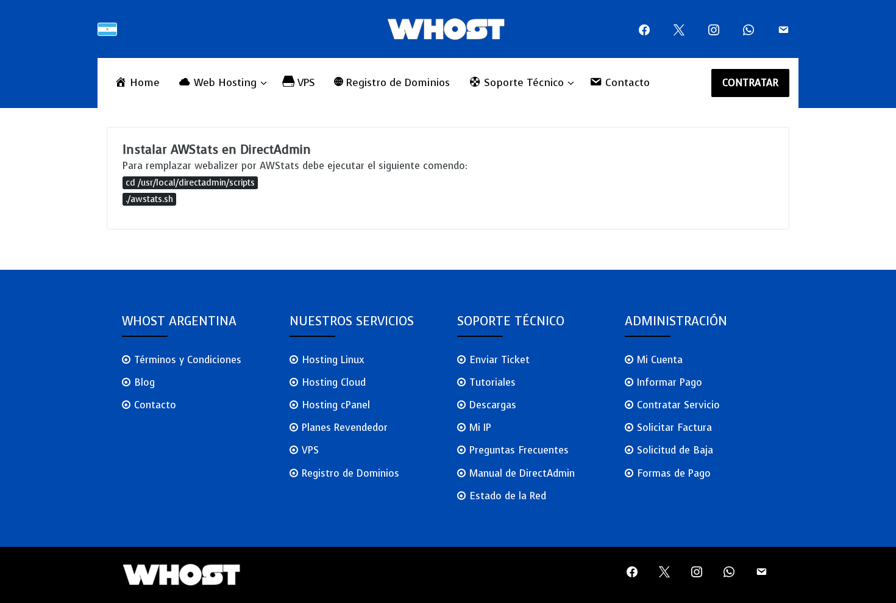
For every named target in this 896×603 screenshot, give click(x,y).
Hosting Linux (333, 359)
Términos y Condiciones (187, 359)
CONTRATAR (750, 82)
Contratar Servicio (678, 405)
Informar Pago (669, 382)
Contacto (155, 405)
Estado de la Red (507, 495)
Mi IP (480, 427)
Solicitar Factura (674, 427)
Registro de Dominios (350, 473)
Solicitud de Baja (675, 450)
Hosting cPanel (336, 405)
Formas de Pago (674, 473)
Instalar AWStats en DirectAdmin (217, 150)
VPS (310, 450)
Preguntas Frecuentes (519, 450)
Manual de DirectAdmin (522, 473)
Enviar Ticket (499, 359)
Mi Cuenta (660, 359)
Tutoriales (492, 382)
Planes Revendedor (345, 427)
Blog (144, 382)
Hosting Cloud (334, 382)
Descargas (492, 405)
